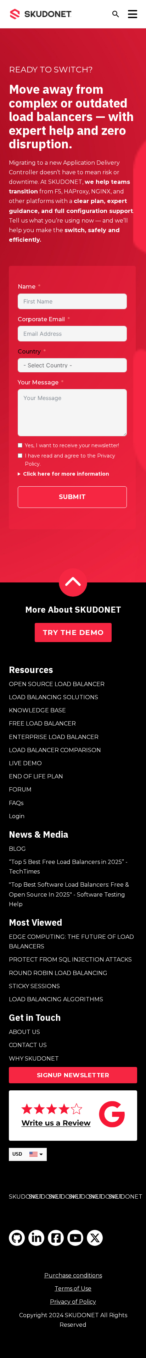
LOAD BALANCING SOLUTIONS (53, 697)
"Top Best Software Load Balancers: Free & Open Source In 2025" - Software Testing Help (69, 894)
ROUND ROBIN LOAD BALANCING (58, 973)
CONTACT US (28, 1045)
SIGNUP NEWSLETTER (73, 1075)
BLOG (17, 848)
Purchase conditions (73, 1275)
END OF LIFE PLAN (36, 776)
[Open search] (116, 14)
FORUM (20, 789)
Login (16, 816)
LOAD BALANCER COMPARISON (55, 750)
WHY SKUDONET (34, 1058)
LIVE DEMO (25, 763)
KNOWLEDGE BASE (37, 710)
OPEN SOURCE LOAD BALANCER (57, 684)
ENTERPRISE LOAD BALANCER (54, 737)
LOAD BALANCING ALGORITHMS (56, 999)
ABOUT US (24, 1032)
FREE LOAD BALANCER (42, 723)
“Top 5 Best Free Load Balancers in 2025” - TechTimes (68, 867)
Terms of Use (73, 1288)
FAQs (16, 803)
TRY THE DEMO (73, 632)
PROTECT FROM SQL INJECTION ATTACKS (70, 959)
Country (29, 351)
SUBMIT (72, 497)
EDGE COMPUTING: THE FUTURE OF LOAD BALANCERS (71, 941)
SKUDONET (26, 1196)
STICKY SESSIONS (34, 986)
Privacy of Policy (73, 1301)
